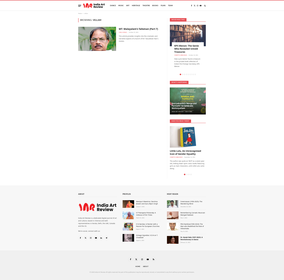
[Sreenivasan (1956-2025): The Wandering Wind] (172, 204)
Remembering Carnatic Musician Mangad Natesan (192, 214)
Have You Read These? (180, 121)
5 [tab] (189, 74)
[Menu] (79, 5)
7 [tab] (193, 74)
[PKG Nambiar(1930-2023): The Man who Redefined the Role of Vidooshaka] (172, 226)
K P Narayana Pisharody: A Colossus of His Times (146, 214)
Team (170, 5)
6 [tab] (191, 74)
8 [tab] (195, 74)
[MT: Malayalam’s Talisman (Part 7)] (97, 39)
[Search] (205, 5)
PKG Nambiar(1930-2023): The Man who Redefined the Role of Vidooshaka (192, 226)
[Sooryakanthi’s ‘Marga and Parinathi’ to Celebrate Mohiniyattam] (188, 100)
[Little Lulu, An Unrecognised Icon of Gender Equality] (188, 137)
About (146, 266)
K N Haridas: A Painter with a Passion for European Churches (148, 225)
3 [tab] (185, 74)
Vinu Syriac (123, 32)
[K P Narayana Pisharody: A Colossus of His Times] (128, 215)
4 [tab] (187, 74)
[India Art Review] (94, 5)
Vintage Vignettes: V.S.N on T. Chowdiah (147, 236)
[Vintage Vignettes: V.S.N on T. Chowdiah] (128, 238)
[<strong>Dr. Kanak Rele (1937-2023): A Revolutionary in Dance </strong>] (172, 240)
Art (127, 5)
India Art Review (177, 111)
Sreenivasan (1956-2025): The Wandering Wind (191, 202)
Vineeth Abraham (180, 55)
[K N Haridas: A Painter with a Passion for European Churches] (128, 226)
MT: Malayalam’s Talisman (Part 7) (138, 28)
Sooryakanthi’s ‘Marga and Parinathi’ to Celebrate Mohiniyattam (184, 105)
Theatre (146, 5)
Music (121, 5)
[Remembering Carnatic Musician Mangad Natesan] (172, 215)
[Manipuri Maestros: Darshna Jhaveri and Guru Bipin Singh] (128, 204)
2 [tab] (182, 74)
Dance (113, 5)
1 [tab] (180, 74)
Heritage (136, 5)
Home (80, 13)
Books (155, 5)
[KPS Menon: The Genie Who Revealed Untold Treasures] (188, 35)
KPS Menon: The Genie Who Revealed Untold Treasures (186, 48)
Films (163, 5)
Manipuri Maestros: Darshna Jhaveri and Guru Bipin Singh (147, 202)
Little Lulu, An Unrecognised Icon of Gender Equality (185, 152)
